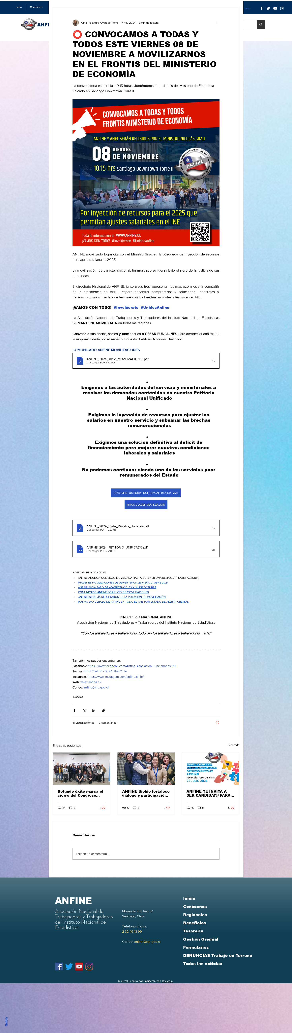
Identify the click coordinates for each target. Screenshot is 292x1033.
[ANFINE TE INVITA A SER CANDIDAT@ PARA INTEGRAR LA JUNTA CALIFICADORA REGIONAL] (210, 768)
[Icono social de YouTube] (79, 966)
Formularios (196, 947)
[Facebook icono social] (59, 966)
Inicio (189, 898)
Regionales (195, 915)
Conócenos (195, 906)
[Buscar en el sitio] (261, 24)
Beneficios (194, 923)
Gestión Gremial (200, 939)
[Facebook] (261, 8)
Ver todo (234, 745)
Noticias (78, 696)
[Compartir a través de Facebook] (74, 710)
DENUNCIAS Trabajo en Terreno (217, 955)
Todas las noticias (202, 963)
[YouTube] (275, 8)
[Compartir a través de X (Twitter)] (84, 710)
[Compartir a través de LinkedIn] (94, 710)
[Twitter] (268, 8)
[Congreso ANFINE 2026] (81, 768)
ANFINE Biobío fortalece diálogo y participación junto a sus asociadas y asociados (146, 793)
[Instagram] (89, 966)
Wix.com (167, 981)
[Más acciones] (217, 22)
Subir (6, 1021)
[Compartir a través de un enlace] (103, 710)
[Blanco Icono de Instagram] (282, 8)
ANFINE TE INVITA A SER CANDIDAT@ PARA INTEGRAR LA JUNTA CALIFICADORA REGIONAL (208, 793)
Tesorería (193, 931)
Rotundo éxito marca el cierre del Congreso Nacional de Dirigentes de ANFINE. (80, 793)
